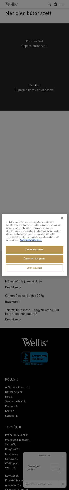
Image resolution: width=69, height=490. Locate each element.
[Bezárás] (62, 218)
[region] (34, 245)
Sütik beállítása (34, 268)
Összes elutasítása (34, 250)
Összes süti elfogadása (34, 259)
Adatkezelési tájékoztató (30, 240)
